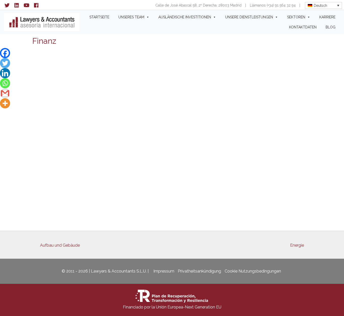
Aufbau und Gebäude (60, 245)
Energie (297, 245)
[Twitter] (5, 63)
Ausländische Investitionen (184, 17)
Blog (330, 27)
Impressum (163, 271)
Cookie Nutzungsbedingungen (253, 271)
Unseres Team (131, 17)
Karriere (327, 17)
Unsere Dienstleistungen (249, 17)
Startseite (99, 17)
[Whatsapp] (5, 83)
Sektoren (296, 17)
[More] (5, 103)
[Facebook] (5, 53)
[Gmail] (5, 93)
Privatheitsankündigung (199, 271)
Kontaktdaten (303, 27)
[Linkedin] (5, 73)
